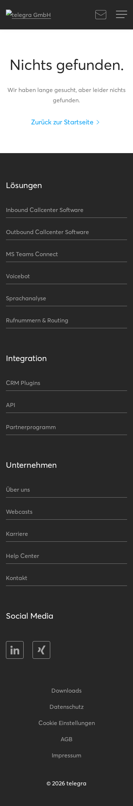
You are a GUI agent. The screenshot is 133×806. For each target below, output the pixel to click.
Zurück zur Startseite (62, 121)
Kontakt (101, 15)
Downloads (66, 690)
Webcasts (19, 511)
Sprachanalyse (26, 298)
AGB (66, 739)
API (10, 405)
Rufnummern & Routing (37, 320)
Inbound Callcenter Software (44, 209)
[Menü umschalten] (121, 14)
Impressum (66, 755)
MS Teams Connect (32, 254)
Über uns (18, 489)
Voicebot (18, 276)
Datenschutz (67, 706)
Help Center (22, 555)
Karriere (17, 533)
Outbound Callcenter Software (47, 232)
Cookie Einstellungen (66, 723)
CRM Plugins (23, 382)
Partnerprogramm (31, 427)
